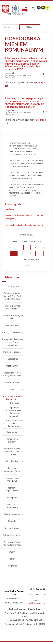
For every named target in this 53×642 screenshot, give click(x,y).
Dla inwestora (12, 432)
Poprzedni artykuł (32, 241)
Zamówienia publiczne (12, 440)
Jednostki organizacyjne (12, 489)
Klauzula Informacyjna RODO (13, 317)
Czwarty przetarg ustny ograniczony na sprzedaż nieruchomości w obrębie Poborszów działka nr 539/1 (26, 175)
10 (39, 253)
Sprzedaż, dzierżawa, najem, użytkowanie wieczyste (14, 411)
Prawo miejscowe (12, 382)
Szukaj (29, 27)
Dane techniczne (12, 528)
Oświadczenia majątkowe (12, 479)
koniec (27, 266)
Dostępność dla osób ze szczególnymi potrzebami (12, 342)
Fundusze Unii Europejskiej (13, 506)
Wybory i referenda (12, 514)
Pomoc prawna (13, 325)
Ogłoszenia (13, 359)
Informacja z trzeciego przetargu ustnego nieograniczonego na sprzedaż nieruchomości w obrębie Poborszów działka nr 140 (24, 102)
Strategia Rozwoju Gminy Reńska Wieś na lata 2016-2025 (12, 296)
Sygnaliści (12, 566)
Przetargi (9, 209)
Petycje (12, 559)
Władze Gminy (12, 366)
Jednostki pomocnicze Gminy (12, 469)
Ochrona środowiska (12, 535)
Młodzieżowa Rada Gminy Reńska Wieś (12, 374)
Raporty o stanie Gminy (12, 332)
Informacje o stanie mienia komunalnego (24, 225)
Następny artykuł (31, 259)
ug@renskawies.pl (37, 603)
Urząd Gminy (12, 461)
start (14, 241)
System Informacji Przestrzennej (13, 307)
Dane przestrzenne (12, 352)
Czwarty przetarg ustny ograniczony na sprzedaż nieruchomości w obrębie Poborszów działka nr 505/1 (26, 163)
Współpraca (12, 497)
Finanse (12, 389)
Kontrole (12, 521)
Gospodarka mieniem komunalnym (12, 397)
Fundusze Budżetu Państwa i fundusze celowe (13, 452)
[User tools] (44, 74)
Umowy (12, 552)
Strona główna (12, 286)
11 (15, 259)
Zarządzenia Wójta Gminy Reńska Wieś (12, 543)
